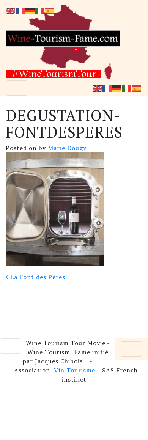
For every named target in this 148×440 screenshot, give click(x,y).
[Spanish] (137, 88)
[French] (107, 88)
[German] (117, 88)
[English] (97, 88)
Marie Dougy (66, 148)
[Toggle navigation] (16, 88)
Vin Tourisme (74, 370)
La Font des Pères (36, 277)
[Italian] (127, 88)
